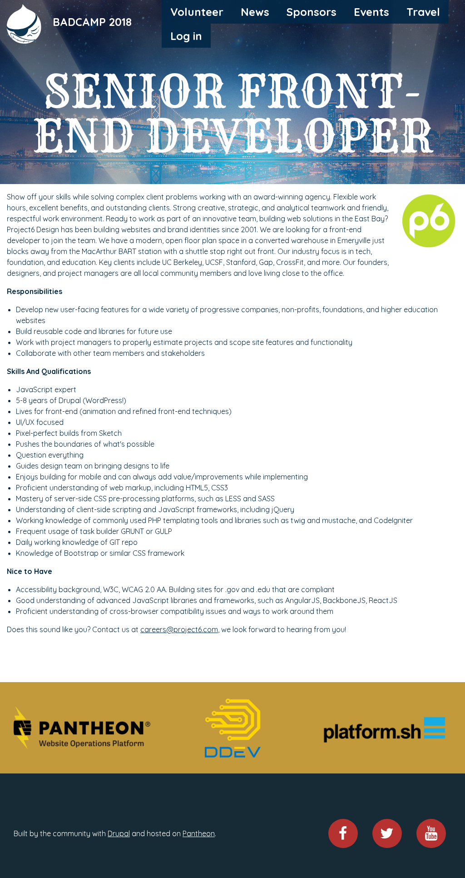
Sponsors (311, 12)
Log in (186, 36)
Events (371, 12)
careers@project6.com (179, 629)
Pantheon (199, 833)
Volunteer (196, 12)
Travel (423, 12)
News (255, 12)
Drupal (119, 833)
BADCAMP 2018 (92, 21)
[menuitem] (197, 12)
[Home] (25, 22)
